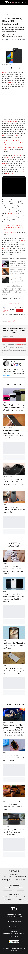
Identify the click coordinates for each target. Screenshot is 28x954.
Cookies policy (14, 926)
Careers (14, 931)
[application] (14, 184)
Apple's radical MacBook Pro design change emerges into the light (14, 143)
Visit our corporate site (20, 948)
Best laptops (7, 887)
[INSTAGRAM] (15, 365)
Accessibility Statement (14, 914)
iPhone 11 (22, 171)
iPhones (15, 14)
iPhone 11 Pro (9, 173)
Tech (3, 14)
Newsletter (22, 68)
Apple (4, 135)
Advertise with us (14, 929)
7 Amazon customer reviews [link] (15, 303)
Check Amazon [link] (19, 310)
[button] (14, 309)
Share (6, 68)
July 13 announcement (11, 121)
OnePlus (5, 248)
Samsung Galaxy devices (20, 876)
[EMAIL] (20, 365)
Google (4, 72)
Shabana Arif (11, 34)
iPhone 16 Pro (7, 876)
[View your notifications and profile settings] (10, 2)
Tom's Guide (9, 157)
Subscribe (17, 2)
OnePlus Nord (12, 214)
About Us (14, 919)
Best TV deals (7, 899)
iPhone (4, 163)
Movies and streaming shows (7, 880)
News (20, 36)
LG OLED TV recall (10, 232)
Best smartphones (8, 890)
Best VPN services (20, 879)
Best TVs (20, 887)
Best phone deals (7, 896)
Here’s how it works (19, 40)
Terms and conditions (14, 921)
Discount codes (20, 899)
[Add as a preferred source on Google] (14, 941)
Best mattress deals (20, 896)
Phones (9, 14)
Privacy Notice (21, 346)
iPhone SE (17, 135)
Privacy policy (14, 924)
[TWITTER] (12, 365)
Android (23, 240)
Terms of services (20, 344)
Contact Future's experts (14, 916)
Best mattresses (20, 890)
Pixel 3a (10, 82)
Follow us (15, 68)
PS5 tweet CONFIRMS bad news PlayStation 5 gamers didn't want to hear (14, 227)
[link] (6, 309)
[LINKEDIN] (17, 365)
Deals (12, 7)
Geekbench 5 (17, 155)
